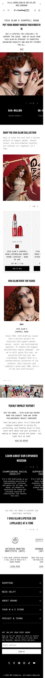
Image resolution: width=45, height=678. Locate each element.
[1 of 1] (21, 395)
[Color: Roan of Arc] (17, 246)
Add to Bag (17, 269)
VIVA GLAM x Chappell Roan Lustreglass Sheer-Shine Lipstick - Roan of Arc (17, 255)
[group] (21, 3)
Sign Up (21, 652)
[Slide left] (4, 3)
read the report (21, 440)
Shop (21, 49)
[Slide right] (38, 3)
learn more (15, 566)
